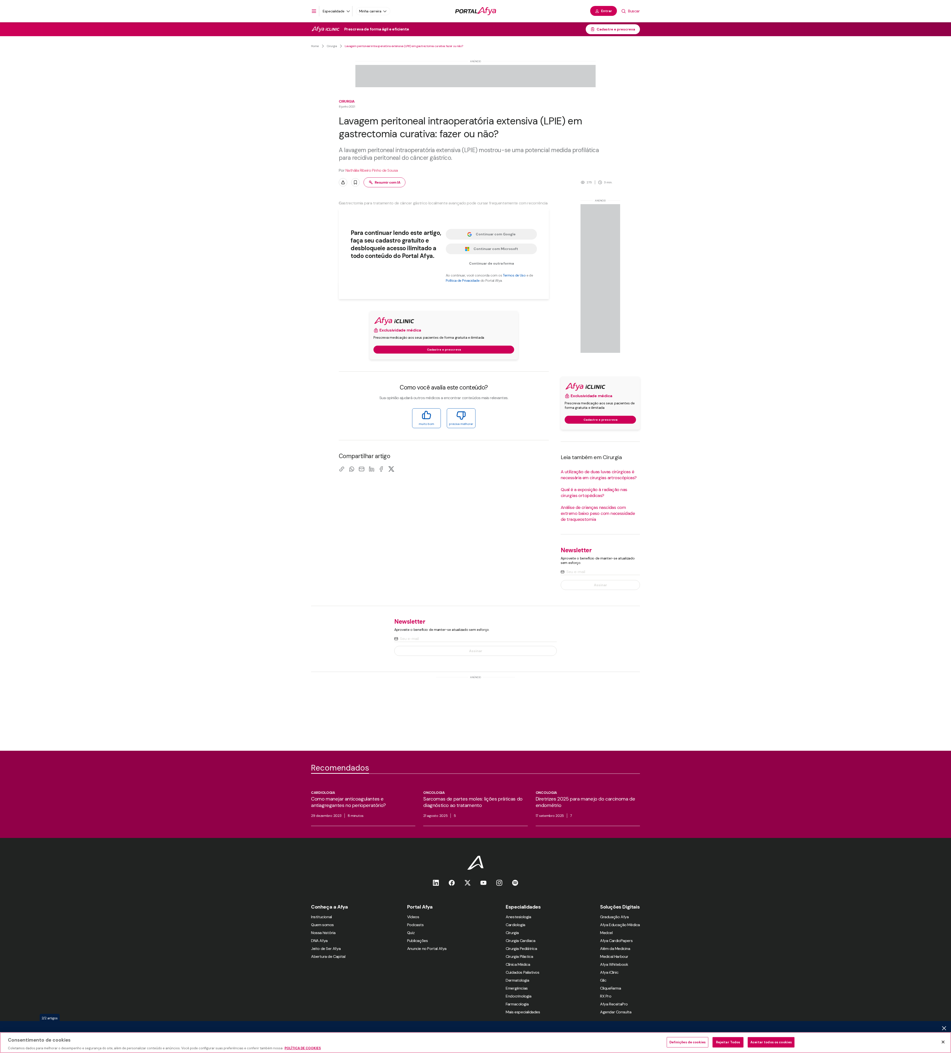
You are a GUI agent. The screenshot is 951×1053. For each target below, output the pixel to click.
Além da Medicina (615, 948)
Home (315, 46)
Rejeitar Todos (728, 1042)
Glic (603, 980)
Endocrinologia (518, 996)
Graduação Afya (614, 916)
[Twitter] (468, 883)
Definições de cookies (687, 1042)
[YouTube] (483, 883)
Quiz (411, 932)
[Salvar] (355, 182)
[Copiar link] (342, 469)
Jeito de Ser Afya (326, 948)
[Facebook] (381, 469)
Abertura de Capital (328, 956)
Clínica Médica (518, 964)
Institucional (321, 916)
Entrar (606, 11)
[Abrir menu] (314, 11)
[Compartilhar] (343, 182)
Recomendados (340, 768)
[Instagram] (499, 883)
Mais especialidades (523, 1012)
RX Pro (605, 996)
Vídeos (413, 916)
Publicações (417, 940)
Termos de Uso (514, 275)
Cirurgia (332, 46)
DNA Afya (319, 940)
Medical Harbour (614, 956)
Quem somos (322, 924)
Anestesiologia (518, 916)
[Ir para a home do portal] (475, 11)
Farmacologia (517, 1004)
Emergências (517, 988)
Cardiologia (515, 924)
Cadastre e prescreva (616, 29)
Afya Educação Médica (620, 924)
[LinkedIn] (371, 469)
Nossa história (323, 932)
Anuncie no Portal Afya (427, 948)
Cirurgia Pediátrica (521, 948)
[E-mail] (362, 469)
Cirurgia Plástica (519, 956)
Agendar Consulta (616, 1012)
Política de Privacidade (462, 280)
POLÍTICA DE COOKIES (303, 1048)
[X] (391, 469)
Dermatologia (517, 980)
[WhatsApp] (352, 469)
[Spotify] (515, 883)
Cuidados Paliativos (522, 972)
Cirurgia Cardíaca (520, 940)
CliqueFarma (610, 988)
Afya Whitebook (614, 964)
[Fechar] (943, 1041)
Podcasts (415, 924)
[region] (475, 1042)
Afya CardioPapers (616, 940)
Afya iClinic (609, 972)
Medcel (606, 932)
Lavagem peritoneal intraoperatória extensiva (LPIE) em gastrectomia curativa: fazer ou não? (404, 46)
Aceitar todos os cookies (771, 1042)
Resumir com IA (387, 182)
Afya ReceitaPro (614, 1004)
